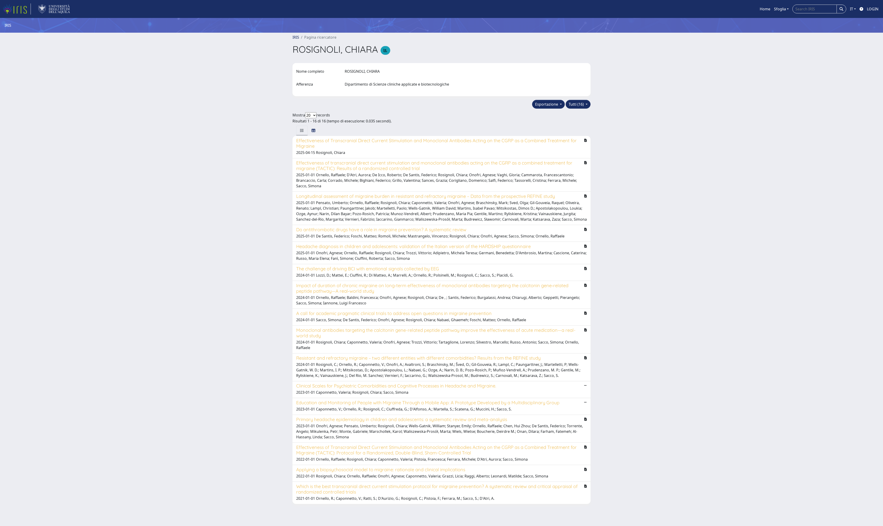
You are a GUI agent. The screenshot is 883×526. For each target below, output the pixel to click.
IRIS (295, 37)
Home (765, 9)
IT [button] (851, 9)
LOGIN (872, 9)
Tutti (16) (577, 104)
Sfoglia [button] (780, 9)
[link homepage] (17, 8)
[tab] (302, 130)
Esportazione (547, 104)
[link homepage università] (54, 8)
